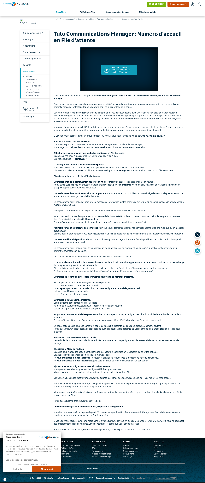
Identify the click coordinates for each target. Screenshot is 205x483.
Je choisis (17, 469)
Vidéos (29, 76)
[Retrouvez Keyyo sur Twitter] (102, 468)
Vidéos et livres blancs (101, 454)
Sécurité (27, 65)
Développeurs (160, 445)
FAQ (25, 101)
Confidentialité (123, 478)
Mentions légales (62, 478)
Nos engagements (32, 58)
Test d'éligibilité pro (100, 445)
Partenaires (158, 451)
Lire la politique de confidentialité (22, 460)
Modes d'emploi (32, 89)
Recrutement (128, 454)
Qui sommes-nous (130, 448)
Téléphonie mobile (69, 451)
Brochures (30, 82)
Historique (28, 39)
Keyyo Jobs (159, 456)
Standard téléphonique (70, 445)
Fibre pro (65, 454)
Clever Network (160, 454)
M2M (156, 448)
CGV (91, 478)
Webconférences (33, 92)
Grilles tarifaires (32, 95)
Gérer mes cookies (79, 478)
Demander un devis (178, 4)
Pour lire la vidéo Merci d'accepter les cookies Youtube (121, 69)
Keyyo (33, 23)
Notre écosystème (32, 52)
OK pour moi (47, 469)
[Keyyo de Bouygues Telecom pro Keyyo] (16, 4)
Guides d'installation (34, 86)
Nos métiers (29, 46)
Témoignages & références (30, 109)
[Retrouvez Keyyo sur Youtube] (115, 468)
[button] (5, 479)
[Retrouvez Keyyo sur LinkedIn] (108, 468)
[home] (56, 19)
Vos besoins (66, 456)
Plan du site (48, 478)
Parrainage (28, 116)
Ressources (29, 71)
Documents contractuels (105, 478)
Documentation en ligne (102, 456)
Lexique (126, 445)
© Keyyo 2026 (35, 478)
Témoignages (97, 451)
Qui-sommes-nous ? (33, 33)
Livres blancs (31, 79)
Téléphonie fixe (67, 448)
